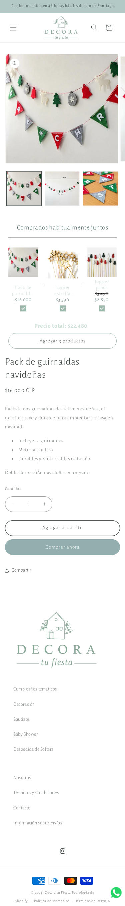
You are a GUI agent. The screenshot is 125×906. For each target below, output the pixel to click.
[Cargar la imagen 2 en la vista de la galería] (62, 188)
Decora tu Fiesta (58, 892)
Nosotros (22, 777)
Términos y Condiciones (36, 792)
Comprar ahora (63, 547)
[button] (13, 27)
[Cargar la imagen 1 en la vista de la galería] (24, 188)
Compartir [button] (21, 570)
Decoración (24, 704)
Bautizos (21, 719)
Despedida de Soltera (33, 749)
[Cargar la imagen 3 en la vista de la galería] (100, 188)
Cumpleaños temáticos (35, 689)
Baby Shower (25, 734)
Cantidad (13, 489)
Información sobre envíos (37, 823)
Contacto (22, 808)
